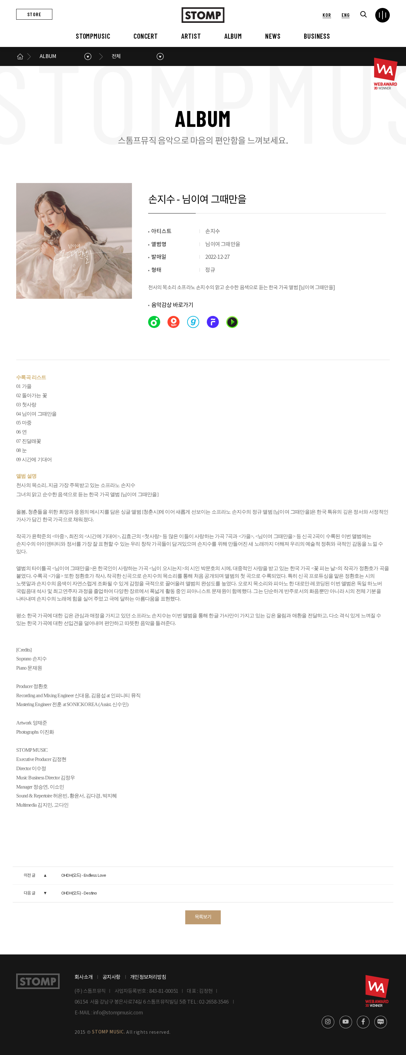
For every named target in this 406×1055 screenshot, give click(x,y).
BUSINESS (317, 36)
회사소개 (84, 977)
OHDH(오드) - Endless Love (83, 875)
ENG (346, 15)
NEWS (273, 36)
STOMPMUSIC (93, 36)
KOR (327, 15)
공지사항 (111, 977)
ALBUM (233, 36)
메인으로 (20, 56)
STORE (34, 14)
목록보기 (203, 917)
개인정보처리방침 (148, 977)
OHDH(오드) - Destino (79, 893)
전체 (116, 56)
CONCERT (146, 36)
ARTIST (191, 36)
